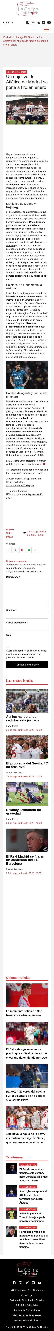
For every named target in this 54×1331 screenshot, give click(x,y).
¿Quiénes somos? (20, 1290)
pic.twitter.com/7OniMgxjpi (20, 485)
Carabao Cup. (16, 350)
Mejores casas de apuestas (27, 1315)
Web (8, 635)
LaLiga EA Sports (25, 37)
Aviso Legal (27, 1295)
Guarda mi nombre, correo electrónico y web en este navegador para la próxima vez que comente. (26, 654)
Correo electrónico (17, 622)
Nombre (11, 610)
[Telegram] (38, 23)
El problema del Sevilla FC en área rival (27, 765)
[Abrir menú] (47, 29)
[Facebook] (27, 23)
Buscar (9, 22)
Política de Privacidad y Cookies (27, 1300)
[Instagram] (33, 23)
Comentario (13, 576)
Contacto (38, 1290)
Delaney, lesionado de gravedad (23, 811)
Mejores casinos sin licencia (27, 1320)
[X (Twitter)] (43, 23)
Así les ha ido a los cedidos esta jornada (22, 718)
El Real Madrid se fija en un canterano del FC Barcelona (25, 859)
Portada (7, 37)
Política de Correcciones (27, 1310)
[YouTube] (49, 23)
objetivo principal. (29, 259)
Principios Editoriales (27, 1305)
